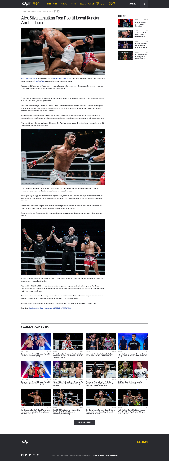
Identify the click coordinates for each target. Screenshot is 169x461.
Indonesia (132, 4)
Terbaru (64, 4)
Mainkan (91, 4)
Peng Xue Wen (39, 81)
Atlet (55, 4)
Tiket (49, 4)
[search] (144, 4)
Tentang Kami (112, 4)
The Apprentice (100, 4)
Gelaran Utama (36, 4)
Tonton (73, 4)
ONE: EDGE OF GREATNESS (62, 79)
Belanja (83, 4)
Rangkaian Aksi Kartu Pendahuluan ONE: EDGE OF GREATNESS (50, 308)
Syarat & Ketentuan (111, 455)
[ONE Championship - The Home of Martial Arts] (26, 4)
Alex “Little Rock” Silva (29, 79)
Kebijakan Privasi (98, 455)
